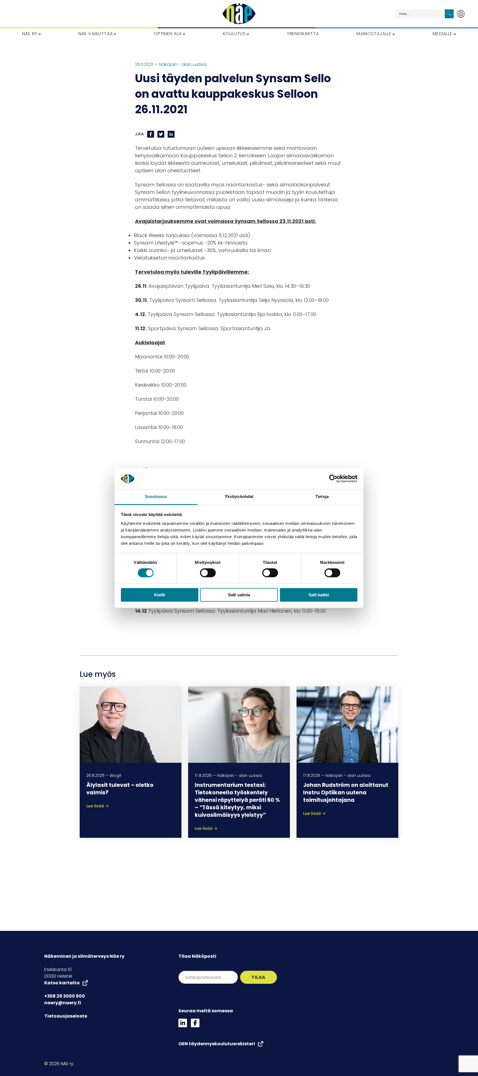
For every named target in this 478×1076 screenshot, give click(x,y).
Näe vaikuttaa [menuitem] (96, 33)
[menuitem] (462, 14)
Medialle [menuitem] (442, 33)
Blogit (115, 775)
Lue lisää (97, 806)
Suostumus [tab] (156, 496)
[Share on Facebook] (151, 134)
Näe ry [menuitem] (29, 33)
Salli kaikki (318, 594)
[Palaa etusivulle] (239, 13)
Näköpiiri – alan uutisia (183, 64)
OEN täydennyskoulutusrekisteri (216, 1044)
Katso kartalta (62, 983)
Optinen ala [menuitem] (168, 33)
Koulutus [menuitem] (234, 33)
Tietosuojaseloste (65, 1016)
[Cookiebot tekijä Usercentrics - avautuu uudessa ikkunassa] (333, 478)
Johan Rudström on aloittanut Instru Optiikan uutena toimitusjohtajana (345, 792)
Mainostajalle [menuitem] (374, 33)
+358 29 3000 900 (64, 996)
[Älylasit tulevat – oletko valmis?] (130, 724)
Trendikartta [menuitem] (303, 33)
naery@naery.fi (62, 1003)
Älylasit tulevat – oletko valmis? (120, 788)
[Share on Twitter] (161, 134)
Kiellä (159, 594)
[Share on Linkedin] (171, 134)
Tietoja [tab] (322, 496)
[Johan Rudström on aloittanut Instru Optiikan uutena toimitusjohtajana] (347, 724)
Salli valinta (239, 594)
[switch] (208, 572)
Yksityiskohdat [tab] (239, 496)
